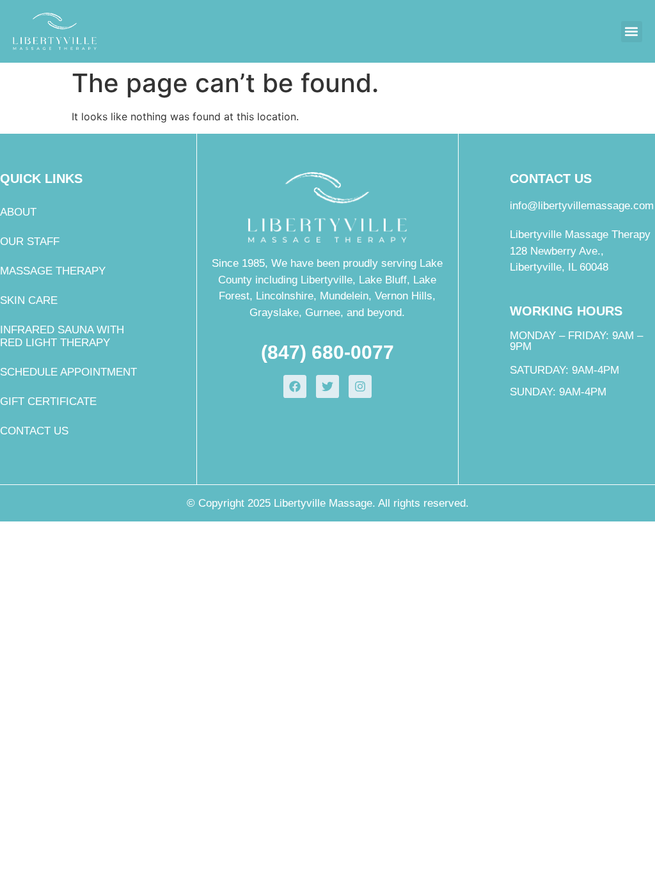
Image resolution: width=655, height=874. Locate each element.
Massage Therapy (53, 271)
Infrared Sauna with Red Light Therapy (62, 336)
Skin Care (29, 300)
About (18, 212)
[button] (631, 31)
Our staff (29, 241)
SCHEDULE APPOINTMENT (68, 372)
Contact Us (34, 431)
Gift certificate (48, 401)
